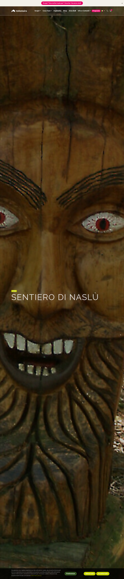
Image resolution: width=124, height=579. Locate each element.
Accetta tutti (103, 573)
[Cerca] (107, 11)
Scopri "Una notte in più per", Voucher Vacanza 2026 (62, 3)
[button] (103, 11)
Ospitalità (57, 11)
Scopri (37, 11)
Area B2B (72, 11)
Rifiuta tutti (90, 573)
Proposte (96, 11)
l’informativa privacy (36, 575)
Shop (65, 11)
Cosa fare (46, 11)
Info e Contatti (83, 11)
